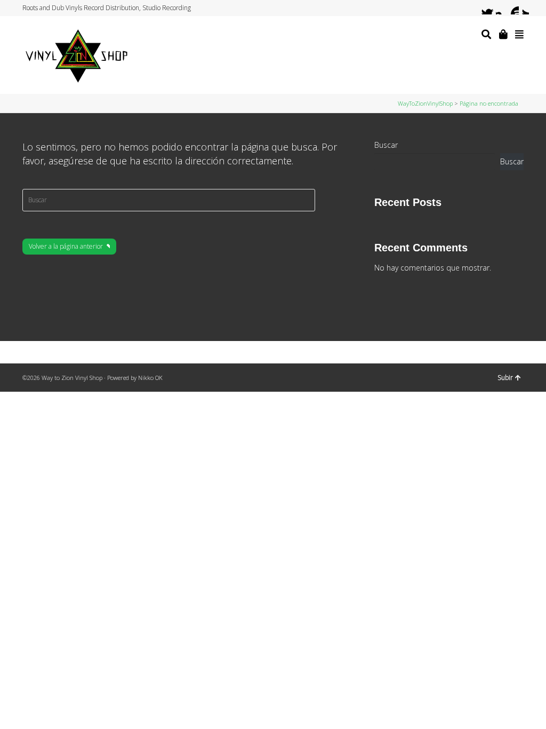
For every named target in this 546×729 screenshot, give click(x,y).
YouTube (512, 8)
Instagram (502, 8)
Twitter (482, 8)
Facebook (492, 8)
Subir (505, 377)
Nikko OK (150, 378)
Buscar (386, 145)
